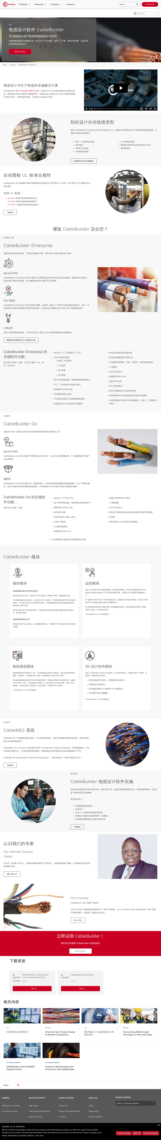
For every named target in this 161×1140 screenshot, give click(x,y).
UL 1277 (11, 204)
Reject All (136, 1133)
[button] (25, 4)
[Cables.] (127, 451)
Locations (62, 1117)
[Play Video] (86, 109)
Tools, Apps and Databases (39, 1111)
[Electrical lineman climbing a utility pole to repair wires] (34, 139)
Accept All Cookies (150, 1133)
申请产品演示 (20, 52)
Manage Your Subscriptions (69, 1111)
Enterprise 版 (25, 91)
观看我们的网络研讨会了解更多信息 (20, 340)
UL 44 (11, 198)
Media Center (94, 1111)
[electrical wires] (34, 906)
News (91, 1106)
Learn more (39, 1135)
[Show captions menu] (141, 109)
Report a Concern (35, 1117)
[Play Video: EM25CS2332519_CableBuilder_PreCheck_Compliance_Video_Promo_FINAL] (121, 88)
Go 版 (36, 91)
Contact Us (63, 1106)
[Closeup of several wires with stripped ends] (127, 744)
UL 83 (11, 201)
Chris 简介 (78, 920)
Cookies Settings (123, 1133)
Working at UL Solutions (11, 1106)
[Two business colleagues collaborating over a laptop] (34, 801)
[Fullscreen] (155, 109)
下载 (32, 989)
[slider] (116, 109)
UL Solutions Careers (10, 1111)
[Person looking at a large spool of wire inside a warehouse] (127, 191)
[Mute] (146, 109)
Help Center (33, 1106)
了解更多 (10, 212)
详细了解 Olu (11, 874)
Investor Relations (95, 1117)
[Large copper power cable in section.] (127, 289)
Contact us (150, 4)
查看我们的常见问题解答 (83, 161)
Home (5, 65)
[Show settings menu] (150, 109)
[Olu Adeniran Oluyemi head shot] (127, 856)
